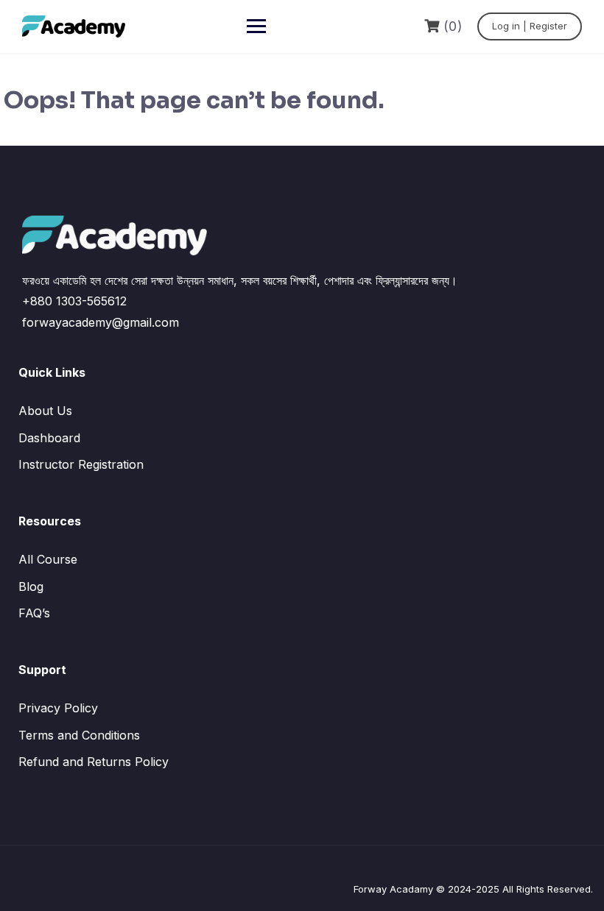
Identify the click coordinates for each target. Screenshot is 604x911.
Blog (30, 586)
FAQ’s (34, 613)
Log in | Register (529, 26)
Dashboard (49, 437)
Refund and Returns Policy (93, 761)
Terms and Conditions (79, 735)
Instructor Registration (81, 464)
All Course (47, 559)
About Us (45, 410)
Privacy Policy (58, 708)
